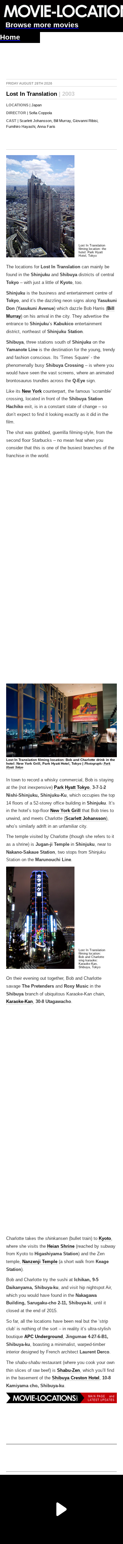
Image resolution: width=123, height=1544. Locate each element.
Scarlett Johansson (85, 818)
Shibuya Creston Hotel (75, 1378)
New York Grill (65, 810)
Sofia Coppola (40, 113)
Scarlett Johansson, (36, 121)
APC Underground (43, 1336)
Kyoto (105, 1238)
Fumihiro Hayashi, (21, 126)
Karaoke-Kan (19, 1001)
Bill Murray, (63, 121)
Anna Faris (46, 126)
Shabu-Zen (68, 1370)
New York (32, 391)
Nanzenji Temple (39, 1261)
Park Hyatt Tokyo (72, 787)
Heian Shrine (60, 1246)
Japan (36, 105)
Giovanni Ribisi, (85, 121)
